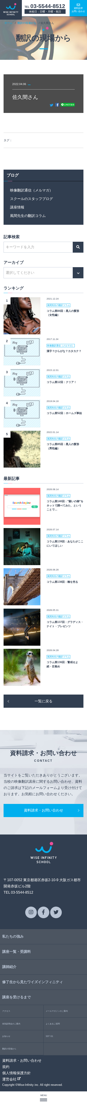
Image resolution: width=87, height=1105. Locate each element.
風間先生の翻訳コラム (28, 216)
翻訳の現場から (26, 22)
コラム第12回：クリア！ (62, 382)
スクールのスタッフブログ (31, 199)
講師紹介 (9, 967)
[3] (22, 393)
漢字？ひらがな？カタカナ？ (64, 351)
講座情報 (17, 207)
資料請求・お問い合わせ (43, 810)
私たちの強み (13, 936)
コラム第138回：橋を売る (62, 581)
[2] (22, 362)
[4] (22, 424)
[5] (22, 464)
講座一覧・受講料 (16, 951)
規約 (5, 1067)
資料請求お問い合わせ (78, 9)
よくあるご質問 (53, 1024)
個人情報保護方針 (16, 1073)
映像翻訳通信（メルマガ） (31, 190)
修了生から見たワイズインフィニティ (32, 982)
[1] (22, 331)
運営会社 (9, 1079)
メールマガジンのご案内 (57, 1011)
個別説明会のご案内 (11, 1024)
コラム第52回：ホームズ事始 (64, 413)
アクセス (6, 1011)
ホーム (8, 22)
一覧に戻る (43, 701)
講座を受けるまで (16, 997)
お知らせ (6, 1036)
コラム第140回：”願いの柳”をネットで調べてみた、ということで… (65, 505)
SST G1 (49, 1036)
